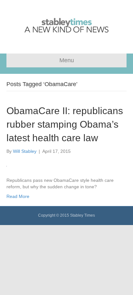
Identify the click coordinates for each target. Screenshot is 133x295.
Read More (17, 196)
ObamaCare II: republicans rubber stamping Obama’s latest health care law (64, 124)
